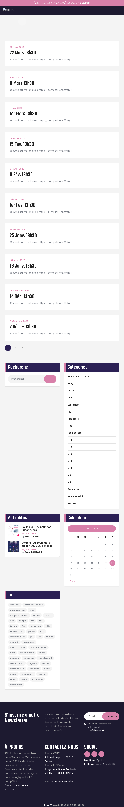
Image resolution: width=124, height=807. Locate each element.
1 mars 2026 (16, 107)
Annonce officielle (78, 377)
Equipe (22, 620)
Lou (39, 636)
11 (38, 347)
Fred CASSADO (33, 536)
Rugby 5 (33, 663)
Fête (48, 626)
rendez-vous (17, 663)
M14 (70, 454)
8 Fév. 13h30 (21, 175)
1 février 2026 (17, 199)
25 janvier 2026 (18, 229)
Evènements (74, 405)
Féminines (73, 419)
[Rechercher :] (32, 378)
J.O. (31, 636)
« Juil (73, 581)
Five (70, 426)
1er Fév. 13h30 (23, 205)
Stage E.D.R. (27, 674)
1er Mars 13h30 (23, 114)
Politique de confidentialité (100, 764)
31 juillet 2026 (29, 533)
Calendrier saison (34, 604)
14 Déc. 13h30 (22, 297)
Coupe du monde (19, 615)
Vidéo (13, 679)
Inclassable (74, 433)
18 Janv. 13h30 (23, 266)
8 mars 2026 (16, 77)
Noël (12, 652)
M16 (70, 461)
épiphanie (37, 679)
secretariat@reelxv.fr (63, 781)
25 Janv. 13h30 (23, 236)
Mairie (49, 636)
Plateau (14, 658)
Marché (14, 642)
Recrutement (45, 658)
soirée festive (17, 668)
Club (32, 610)
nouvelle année (38, 647)
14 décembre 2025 (19, 290)
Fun (23, 626)
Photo (42, 652)
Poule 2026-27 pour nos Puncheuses (36, 528)
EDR (70, 398)
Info (42, 631)
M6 (69, 475)
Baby (70, 384)
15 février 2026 (17, 138)
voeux (24, 679)
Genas (31, 631)
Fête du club (16, 631)
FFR (32, 620)
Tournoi (42, 674)
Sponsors (34, 668)
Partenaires (74, 489)
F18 (70, 412)
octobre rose (27, 652)
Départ (48, 615)
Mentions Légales (94, 760)
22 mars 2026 (17, 47)
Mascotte (28, 642)
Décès (36, 615)
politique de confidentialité (96, 728)
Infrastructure (17, 636)
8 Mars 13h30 (22, 84)
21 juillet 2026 (29, 549)
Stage (13, 674)
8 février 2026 (17, 168)
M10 (70, 440)
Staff (47, 668)
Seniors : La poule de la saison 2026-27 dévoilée (37, 544)
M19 (70, 468)
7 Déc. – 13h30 (23, 327)
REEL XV (48, 804)
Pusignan (29, 658)
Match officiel (17, 647)
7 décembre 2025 (19, 321)
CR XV (71, 391)
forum (13, 626)
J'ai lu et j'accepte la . (100, 727)
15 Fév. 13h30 (22, 144)
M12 (70, 447)
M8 (69, 482)
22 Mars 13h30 (23, 53)
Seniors (72, 504)
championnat (17, 610)
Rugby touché (75, 496)
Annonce (15, 604)
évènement (16, 684)
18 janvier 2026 (17, 260)
